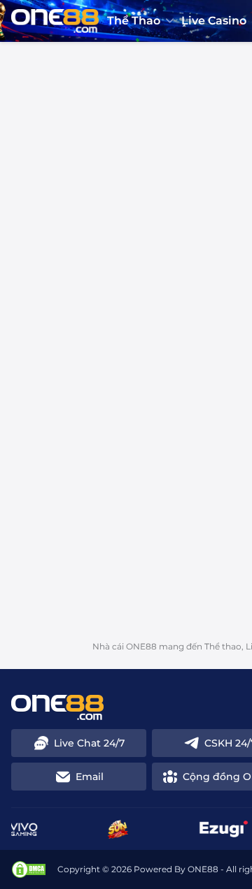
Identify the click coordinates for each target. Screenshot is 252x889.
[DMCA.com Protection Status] (28, 869)
